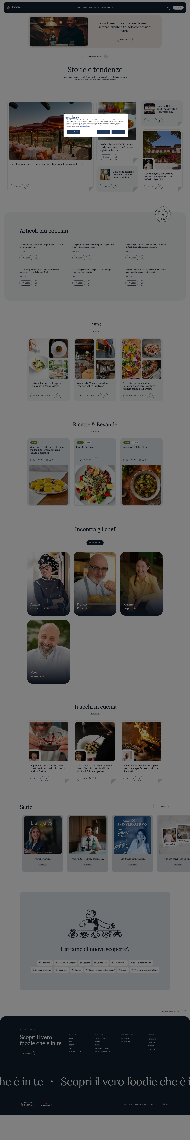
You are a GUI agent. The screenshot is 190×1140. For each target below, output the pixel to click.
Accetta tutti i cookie (118, 132)
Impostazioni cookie (73, 132)
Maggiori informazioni (85, 126)
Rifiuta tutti (103, 132)
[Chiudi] (125, 116)
